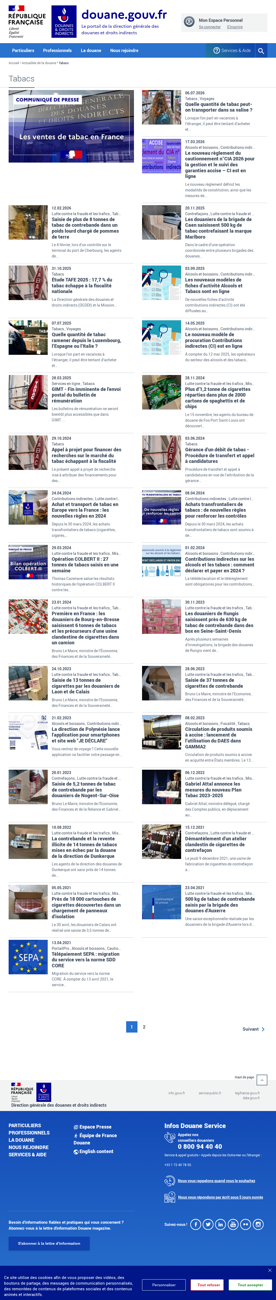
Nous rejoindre (124, 50)
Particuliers (25, 1125)
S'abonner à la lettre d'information (49, 1243)
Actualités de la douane (39, 63)
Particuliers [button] (23, 50)
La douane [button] (91, 50)
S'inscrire (235, 26)
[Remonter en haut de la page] (262, 1080)
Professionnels (29, 1132)
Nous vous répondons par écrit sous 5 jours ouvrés (220, 1197)
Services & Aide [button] (234, 50)
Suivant (251, 1029)
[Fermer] (270, 1268)
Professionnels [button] (57, 50)
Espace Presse (95, 1126)
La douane (21, 1140)
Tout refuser (209, 1285)
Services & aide (27, 1154)
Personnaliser (164, 1285)
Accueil (14, 63)
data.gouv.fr (251, 1098)
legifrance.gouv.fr (247, 1093)
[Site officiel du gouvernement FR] (27, 21)
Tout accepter (250, 1285)
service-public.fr (210, 1093)
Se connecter (210, 26)
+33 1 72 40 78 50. (178, 1165)
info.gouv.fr (176, 1093)
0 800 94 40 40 (200, 1146)
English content (95, 1151)
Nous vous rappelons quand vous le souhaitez (216, 1180)
